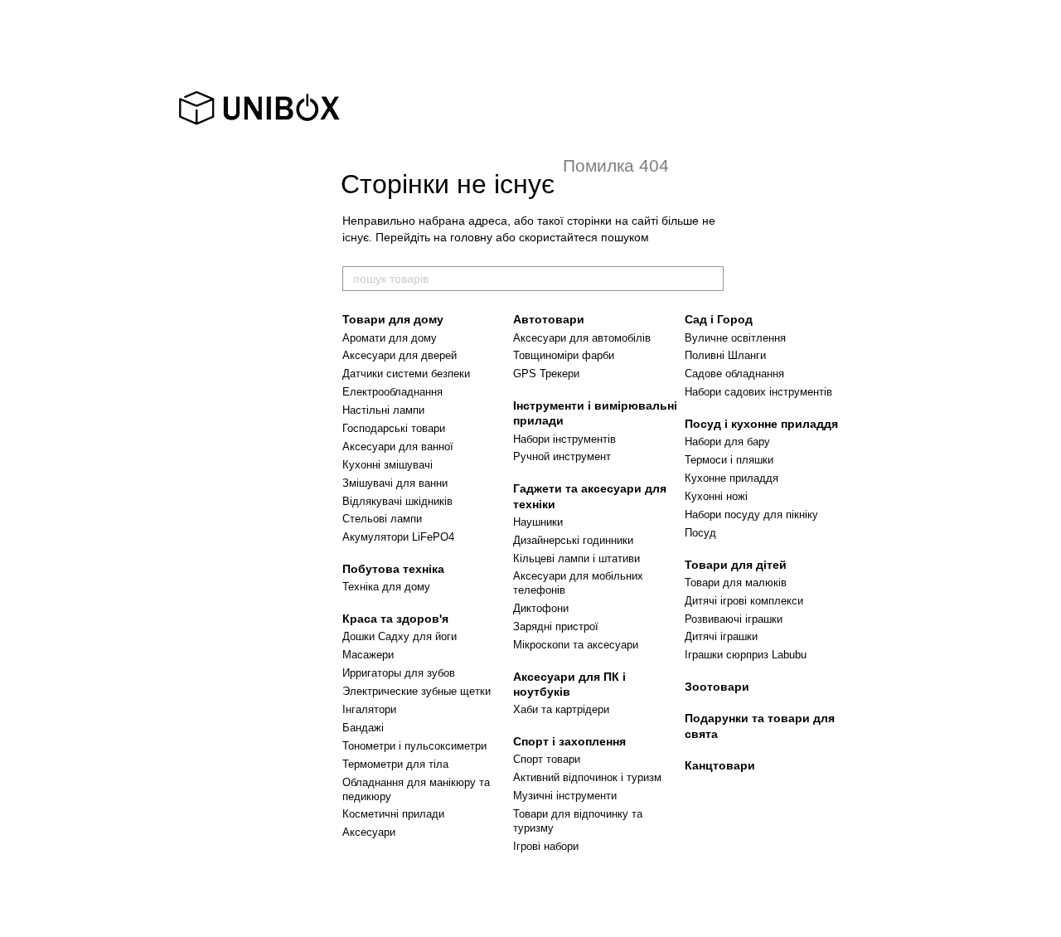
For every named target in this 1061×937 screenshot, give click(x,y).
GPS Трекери (546, 373)
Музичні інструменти (565, 795)
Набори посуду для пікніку (751, 514)
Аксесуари (368, 832)
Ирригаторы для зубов (398, 673)
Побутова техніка (393, 568)
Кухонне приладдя (731, 478)
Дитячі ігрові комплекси (744, 601)
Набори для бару (727, 441)
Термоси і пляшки (729, 460)
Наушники (538, 522)
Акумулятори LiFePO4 (398, 537)
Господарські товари (393, 428)
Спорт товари (546, 759)
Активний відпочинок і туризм (587, 777)
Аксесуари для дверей (399, 355)
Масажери (368, 654)
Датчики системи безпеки (406, 373)
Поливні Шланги (725, 355)
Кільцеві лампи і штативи (576, 558)
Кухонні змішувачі (387, 465)
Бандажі (363, 727)
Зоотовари (717, 686)
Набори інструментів (564, 439)
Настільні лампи (383, 410)
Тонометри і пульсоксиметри (414, 746)
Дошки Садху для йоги (399, 636)
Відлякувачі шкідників (397, 501)
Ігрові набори (546, 846)
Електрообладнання (392, 392)
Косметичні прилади (393, 814)
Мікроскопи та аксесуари (575, 644)
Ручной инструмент (562, 456)
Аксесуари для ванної (397, 446)
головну (471, 237)
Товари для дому (392, 319)
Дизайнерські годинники (573, 540)
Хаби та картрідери (561, 709)
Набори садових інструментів (758, 392)
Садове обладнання (734, 373)
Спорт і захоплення (569, 741)
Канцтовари (720, 765)
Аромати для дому (389, 338)
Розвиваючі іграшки (733, 619)
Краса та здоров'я (395, 618)
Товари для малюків (736, 582)
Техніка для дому (386, 586)
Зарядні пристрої (555, 626)
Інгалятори (369, 709)
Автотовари (548, 319)
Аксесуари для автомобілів (582, 338)
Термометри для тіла (395, 764)
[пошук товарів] (710, 278)
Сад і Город (719, 319)
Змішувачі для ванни (395, 483)
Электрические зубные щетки (416, 691)
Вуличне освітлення (735, 338)
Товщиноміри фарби (563, 355)
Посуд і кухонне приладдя (761, 423)
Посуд (700, 533)
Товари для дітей (736, 564)
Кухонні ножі (716, 496)
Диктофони (541, 608)
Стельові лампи (382, 518)
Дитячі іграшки (721, 636)
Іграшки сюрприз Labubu (746, 654)
